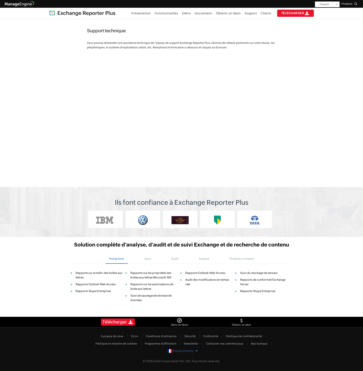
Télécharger (292, 13)
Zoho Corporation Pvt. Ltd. (172, 361)
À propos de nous (112, 336)
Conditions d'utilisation (161, 336)
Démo (186, 13)
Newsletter (191, 343)
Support (251, 13)
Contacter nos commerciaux (224, 343)
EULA (134, 336)
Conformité (210, 336)
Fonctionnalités (166, 13)
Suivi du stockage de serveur (259, 272)
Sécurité (190, 336)
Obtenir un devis (228, 13)
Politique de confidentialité (244, 336)
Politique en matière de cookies (116, 343)
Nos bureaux (259, 343)
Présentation (141, 13)
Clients (266, 13)
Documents (203, 13)
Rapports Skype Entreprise (93, 291)
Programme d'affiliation (160, 343)
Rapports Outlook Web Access (96, 284)
